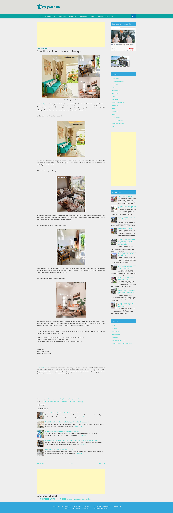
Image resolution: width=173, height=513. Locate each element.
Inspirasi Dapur (115, 99)
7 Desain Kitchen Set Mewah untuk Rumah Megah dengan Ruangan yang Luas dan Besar (71, 440)
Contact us (114, 328)
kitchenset (56, 399)
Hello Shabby (117, 506)
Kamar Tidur (72, 16)
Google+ (65, 402)
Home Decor (41, 399)
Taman (113, 108)
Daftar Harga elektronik (117, 120)
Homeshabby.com (42, 104)
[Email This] (39, 405)
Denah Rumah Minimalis (118, 81)
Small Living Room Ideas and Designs (59, 51)
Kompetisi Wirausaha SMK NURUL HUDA (122, 343)
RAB (113, 126)
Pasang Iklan (115, 337)
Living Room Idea (64, 399)
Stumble (74, 402)
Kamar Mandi (83, 16)
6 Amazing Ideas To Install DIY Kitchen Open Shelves (60, 449)
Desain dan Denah (50, 16)
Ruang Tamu (62, 16)
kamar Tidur (115, 105)
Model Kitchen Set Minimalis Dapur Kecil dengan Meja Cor (62, 431)
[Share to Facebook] (44, 405)
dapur (113, 87)
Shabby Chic (104, 508)
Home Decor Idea (49, 399)
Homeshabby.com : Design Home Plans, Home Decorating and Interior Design (84, 506)
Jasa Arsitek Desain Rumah (105, 16)
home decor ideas (79, 499)
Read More (83, 417)
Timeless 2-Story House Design (126, 228)
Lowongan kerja (116, 334)
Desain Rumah (115, 78)
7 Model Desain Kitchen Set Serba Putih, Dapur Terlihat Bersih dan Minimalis (67, 422)
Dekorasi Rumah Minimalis (92, 508)
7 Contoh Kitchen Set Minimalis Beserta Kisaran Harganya (62, 413)
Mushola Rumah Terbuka (118, 123)
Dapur (92, 16)
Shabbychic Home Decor (75, 399)
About (113, 325)
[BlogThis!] (40, 405)
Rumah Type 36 (116, 117)
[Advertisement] (71, 34)
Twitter (58, 402)
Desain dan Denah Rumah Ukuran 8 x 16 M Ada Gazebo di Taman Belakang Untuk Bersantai (127, 266)
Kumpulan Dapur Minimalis (118, 102)
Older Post (101, 463)
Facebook (49, 402)
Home (40, 16)
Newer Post (40, 463)
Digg (81, 402)
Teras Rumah (115, 93)
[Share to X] (42, 405)
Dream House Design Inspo (125, 196)
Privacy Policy (115, 331)
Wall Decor (69, 499)
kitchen (88, 499)
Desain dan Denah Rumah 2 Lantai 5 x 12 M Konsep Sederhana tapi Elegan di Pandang (126, 305)
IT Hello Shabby (75, 508)
